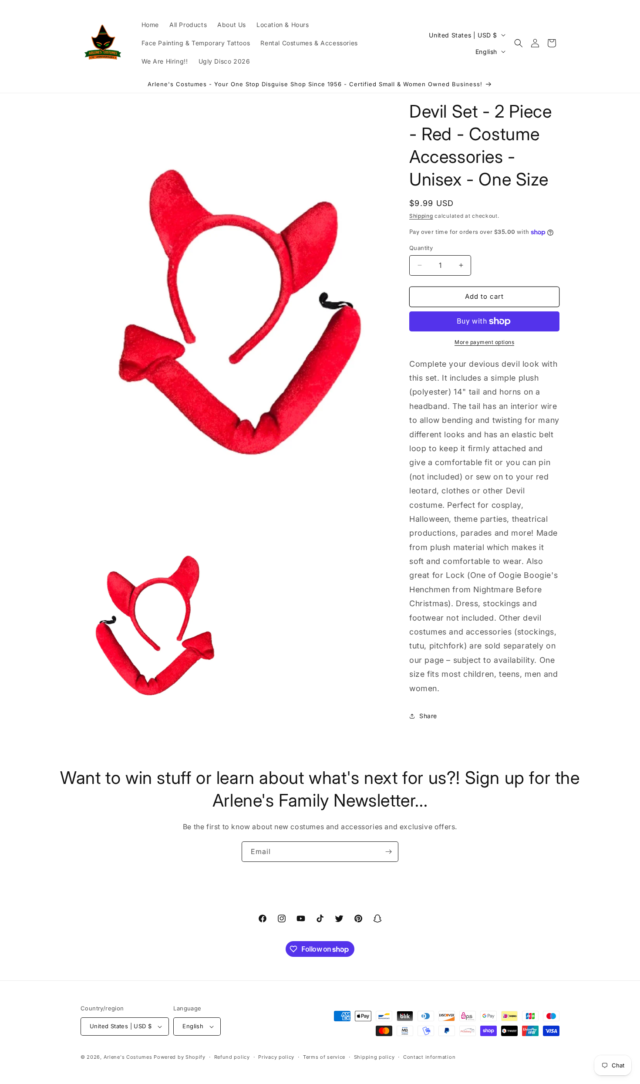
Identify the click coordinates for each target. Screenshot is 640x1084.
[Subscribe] (388, 851)
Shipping (421, 216)
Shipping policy (374, 1057)
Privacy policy (276, 1057)
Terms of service (324, 1057)
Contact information (429, 1057)
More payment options (484, 342)
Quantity (421, 247)
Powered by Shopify (179, 1057)
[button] (518, 43)
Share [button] (428, 715)
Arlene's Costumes (128, 1057)
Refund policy (232, 1057)
